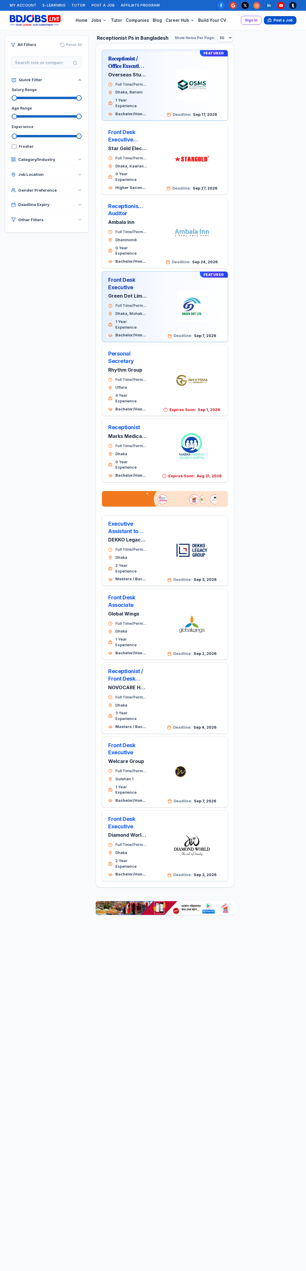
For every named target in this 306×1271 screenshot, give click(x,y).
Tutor (78, 5)
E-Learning (53, 5)
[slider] (14, 98)
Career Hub (177, 20)
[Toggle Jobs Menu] (104, 20)
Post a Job (103, 5)
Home (82, 20)
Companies (137, 20)
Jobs (96, 20)
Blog (157, 20)
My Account (23, 5)
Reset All (74, 44)
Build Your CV (212, 20)
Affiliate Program (140, 5)
